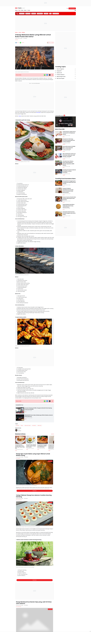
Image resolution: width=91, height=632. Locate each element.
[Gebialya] (16, 430)
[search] (67, 8)
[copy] (52, 75)
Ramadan (38, 112)
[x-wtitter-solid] (50, 75)
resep (19, 116)
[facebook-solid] (47, 75)
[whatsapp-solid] (45, 75)
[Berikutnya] (54, 489)
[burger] (75, 10)
